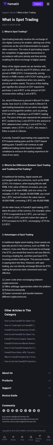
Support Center (9, 12)
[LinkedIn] (25, 410)
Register (38, 4)
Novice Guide (9, 395)
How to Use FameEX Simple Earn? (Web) (21, 348)
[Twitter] (3, 410)
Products (7, 380)
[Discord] (21, 410)
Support (6, 388)
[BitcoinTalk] (38, 410)
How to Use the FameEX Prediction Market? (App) (21, 361)
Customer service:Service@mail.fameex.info (19, 422)
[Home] (11, 4)
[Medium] (34, 410)
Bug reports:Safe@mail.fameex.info (15, 417)
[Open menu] (48, 4)
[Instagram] (12, 410)
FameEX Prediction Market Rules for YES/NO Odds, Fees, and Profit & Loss (21, 343)
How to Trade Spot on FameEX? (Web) (21, 325)
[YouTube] (8, 410)
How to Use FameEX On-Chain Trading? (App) (21, 321)
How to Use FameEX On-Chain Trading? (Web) (21, 334)
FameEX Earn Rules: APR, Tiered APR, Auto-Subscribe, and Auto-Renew (21, 352)
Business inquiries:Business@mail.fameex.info (20, 419)
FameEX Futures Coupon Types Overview (21, 339)
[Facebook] (30, 410)
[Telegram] (16, 410)
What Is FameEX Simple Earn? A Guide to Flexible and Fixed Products (21, 357)
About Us (7, 373)
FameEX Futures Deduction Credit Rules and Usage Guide (21, 330)
